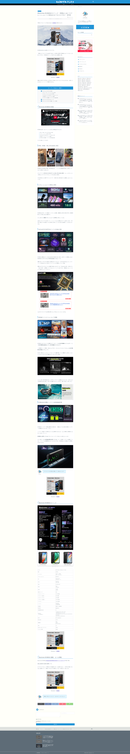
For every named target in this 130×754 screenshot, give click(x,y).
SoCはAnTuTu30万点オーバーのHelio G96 (50, 95)
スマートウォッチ (63, 6)
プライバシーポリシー (44, 752)
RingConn (84, 85)
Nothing (89, 82)
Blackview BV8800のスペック (48, 99)
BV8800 (54, 22)
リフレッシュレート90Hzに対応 (48, 93)
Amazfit (80, 78)
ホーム (49, 6)
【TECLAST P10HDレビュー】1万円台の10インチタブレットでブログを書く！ (85, 121)
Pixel (80, 85)
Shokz (89, 85)
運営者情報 (38, 752)
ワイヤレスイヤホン (72, 6)
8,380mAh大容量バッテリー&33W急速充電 (50, 97)
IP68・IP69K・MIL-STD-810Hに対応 (49, 92)
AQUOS (89, 78)
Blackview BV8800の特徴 (47, 91)
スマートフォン (55, 6)
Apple (84, 78)
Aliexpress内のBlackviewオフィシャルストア (55, 660)
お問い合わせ (80, 6)
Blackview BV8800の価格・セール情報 (49, 101)
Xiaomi (86, 86)
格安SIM (80, 66)
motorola (84, 82)
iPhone (80, 82)
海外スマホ (80, 90)
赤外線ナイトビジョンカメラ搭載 (49, 96)
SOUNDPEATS (81, 86)
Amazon (80, 68)
